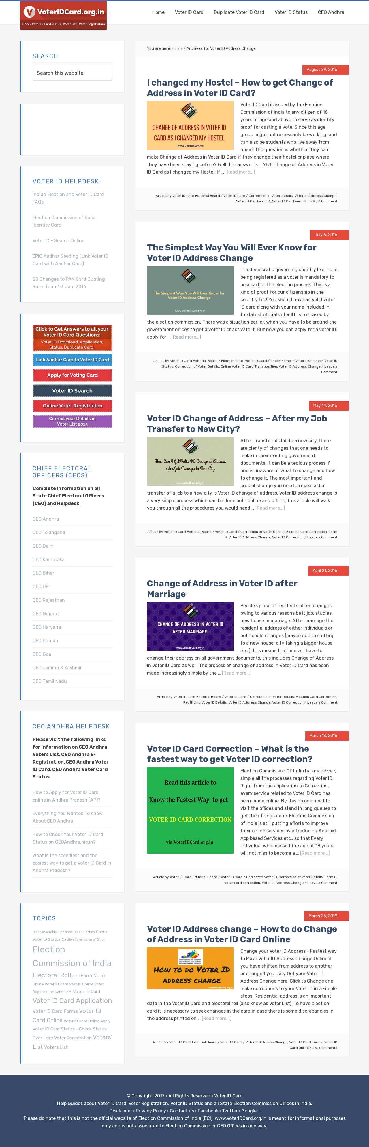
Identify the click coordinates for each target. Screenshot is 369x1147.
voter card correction (242, 883)
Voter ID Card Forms (306, 1042)
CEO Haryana (47, 627)
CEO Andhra (46, 519)
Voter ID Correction (288, 537)
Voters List (56, 1047)
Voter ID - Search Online (58, 240)
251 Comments (324, 1048)
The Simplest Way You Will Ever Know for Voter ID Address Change (231, 252)
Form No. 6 (93, 975)
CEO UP (41, 586)
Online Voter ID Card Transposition (249, 366)
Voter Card (63, 992)
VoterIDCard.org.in (63, 15)
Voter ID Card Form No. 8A (293, 201)
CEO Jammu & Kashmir (57, 668)
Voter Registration (73, 1037)
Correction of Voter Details (271, 196)
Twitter (230, 1111)
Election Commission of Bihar (83, 939)
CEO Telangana (49, 532)
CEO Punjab (45, 640)
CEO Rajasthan (49, 600)
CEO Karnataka (49, 559)
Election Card (232, 361)
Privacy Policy (151, 1111)
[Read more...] (240, 172)
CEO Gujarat (46, 613)
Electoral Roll (52, 975)
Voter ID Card (234, 196)
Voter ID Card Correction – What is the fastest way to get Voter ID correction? (229, 754)
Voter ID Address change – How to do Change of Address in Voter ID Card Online (242, 934)
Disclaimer (121, 1111)
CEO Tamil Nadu (50, 681)
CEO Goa (42, 654)
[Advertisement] (61, 128)
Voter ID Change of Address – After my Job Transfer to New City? (237, 423)
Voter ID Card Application (72, 1001)
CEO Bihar (43, 573)
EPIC (76, 976)
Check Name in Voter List (291, 361)
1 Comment (328, 201)
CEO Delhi (43, 546)
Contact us (182, 1111)
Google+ (251, 1111)
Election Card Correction (306, 532)
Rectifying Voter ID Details (205, 702)
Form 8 (330, 877)
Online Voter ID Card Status (57, 984)
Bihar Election (84, 932)
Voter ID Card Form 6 (253, 201)
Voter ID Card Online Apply (87, 1021)
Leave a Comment (322, 537)
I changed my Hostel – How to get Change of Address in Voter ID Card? (240, 87)
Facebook (208, 1111)
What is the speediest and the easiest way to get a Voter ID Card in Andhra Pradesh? (72, 863)
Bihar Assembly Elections (52, 932)
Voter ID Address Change (315, 196)
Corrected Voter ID (261, 877)
